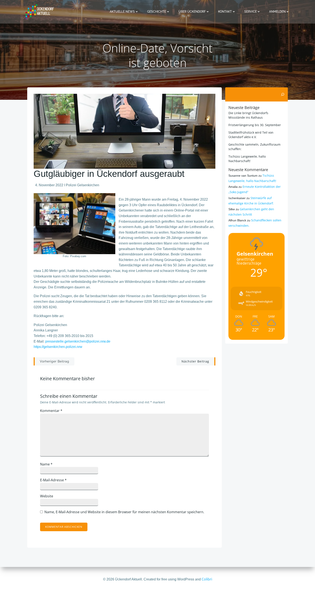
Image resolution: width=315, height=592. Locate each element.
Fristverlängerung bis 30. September (254, 125)
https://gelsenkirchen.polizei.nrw (58, 347)
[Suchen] (283, 94)
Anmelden (277, 11)
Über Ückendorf (192, 11)
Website (46, 496)
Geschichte (156, 11)
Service (250, 11)
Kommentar (51, 410)
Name (46, 464)
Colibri (207, 579)
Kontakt (225, 11)
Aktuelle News (122, 11)
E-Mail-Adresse (53, 480)
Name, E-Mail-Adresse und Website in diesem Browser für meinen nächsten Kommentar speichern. (124, 512)
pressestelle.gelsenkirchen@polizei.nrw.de (77, 341)
